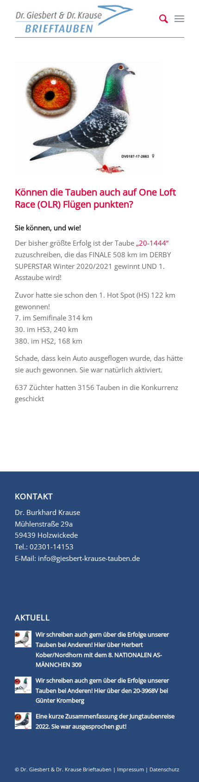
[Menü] (179, 18)
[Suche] (159, 18)
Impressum (130, 769)
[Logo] (82, 18)
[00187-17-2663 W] (88, 118)
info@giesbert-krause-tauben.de (89, 558)
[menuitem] (159, 18)
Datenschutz (164, 769)
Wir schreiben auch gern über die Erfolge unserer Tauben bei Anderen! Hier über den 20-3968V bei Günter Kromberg (102, 690)
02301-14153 (52, 546)
